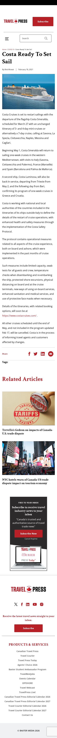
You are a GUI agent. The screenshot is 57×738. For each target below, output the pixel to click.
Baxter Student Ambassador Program (27, 669)
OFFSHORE (27, 683)
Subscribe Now (28, 533)
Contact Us (27, 715)
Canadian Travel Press (27, 651)
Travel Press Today (27, 660)
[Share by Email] (50, 353)
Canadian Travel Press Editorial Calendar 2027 (27, 701)
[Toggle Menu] (7, 38)
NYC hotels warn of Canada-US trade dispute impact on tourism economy (25, 481)
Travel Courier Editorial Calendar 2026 (27, 705)
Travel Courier (27, 655)
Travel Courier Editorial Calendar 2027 (27, 710)
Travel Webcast (27, 687)
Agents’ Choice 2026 (27, 664)
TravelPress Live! (27, 692)
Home (4, 49)
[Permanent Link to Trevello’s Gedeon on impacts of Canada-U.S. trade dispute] (28, 408)
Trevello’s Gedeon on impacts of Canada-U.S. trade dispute (27, 431)
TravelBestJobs (27, 674)
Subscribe (43, 21)
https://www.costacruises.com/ (19, 315)
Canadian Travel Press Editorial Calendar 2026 (27, 696)
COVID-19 (11, 49)
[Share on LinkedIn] (43, 353)
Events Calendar (27, 678)
